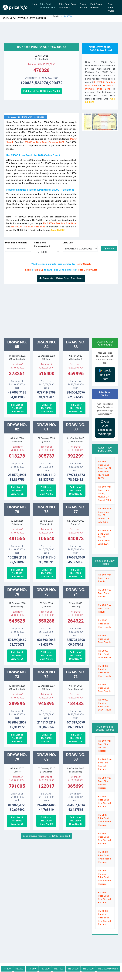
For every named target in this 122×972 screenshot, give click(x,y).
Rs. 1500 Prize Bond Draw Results (104, 623)
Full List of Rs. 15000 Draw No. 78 (46, 573)
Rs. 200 (19, 968)
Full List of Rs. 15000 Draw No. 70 (17, 820)
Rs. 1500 (45, 968)
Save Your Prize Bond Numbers (62, 278)
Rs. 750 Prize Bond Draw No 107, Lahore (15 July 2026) (105, 515)
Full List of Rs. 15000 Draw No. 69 (46, 820)
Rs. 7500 (58, 968)
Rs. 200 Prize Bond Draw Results (105, 593)
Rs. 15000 (73, 968)
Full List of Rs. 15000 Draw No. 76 (17, 655)
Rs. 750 (32, 968)
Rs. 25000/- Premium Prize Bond (60, 223)
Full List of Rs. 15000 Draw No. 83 (75, 408)
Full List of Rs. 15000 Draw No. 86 (41, 91)
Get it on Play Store (105, 375)
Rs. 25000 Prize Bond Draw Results (104, 654)
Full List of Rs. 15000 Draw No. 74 (75, 655)
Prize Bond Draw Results (46, 6)
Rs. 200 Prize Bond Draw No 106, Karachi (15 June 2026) (105, 537)
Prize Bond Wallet (111, 7)
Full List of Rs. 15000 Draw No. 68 (75, 820)
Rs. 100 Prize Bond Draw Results (105, 578)
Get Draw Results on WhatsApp (105, 428)
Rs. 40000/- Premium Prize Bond (28, 226)
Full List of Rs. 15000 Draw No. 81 (46, 490)
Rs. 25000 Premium (108, 968)
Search (110, 248)
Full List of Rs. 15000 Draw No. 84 (46, 408)
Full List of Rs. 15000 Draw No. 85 (17, 408)
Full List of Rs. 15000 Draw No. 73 (17, 738)
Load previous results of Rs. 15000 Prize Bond (46, 836)
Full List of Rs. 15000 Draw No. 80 (75, 490)
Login (28, 269)
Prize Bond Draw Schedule (67, 6)
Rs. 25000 (88, 968)
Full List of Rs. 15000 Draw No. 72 (46, 738)
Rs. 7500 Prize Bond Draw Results (104, 638)
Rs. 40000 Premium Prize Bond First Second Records (104, 918)
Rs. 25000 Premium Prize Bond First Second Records (104, 877)
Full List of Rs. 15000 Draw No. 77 (75, 573)
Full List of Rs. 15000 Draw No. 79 (17, 573)
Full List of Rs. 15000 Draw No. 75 (46, 655)
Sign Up (39, 269)
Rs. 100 (7, 968)
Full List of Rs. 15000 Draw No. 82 (17, 490)
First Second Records (96, 6)
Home (34, 4)
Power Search (83, 6)
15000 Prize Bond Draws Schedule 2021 (43, 142)
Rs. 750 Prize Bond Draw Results (105, 608)
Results (56, 16)
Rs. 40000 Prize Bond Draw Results (104, 687)
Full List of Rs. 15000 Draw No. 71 (75, 738)
